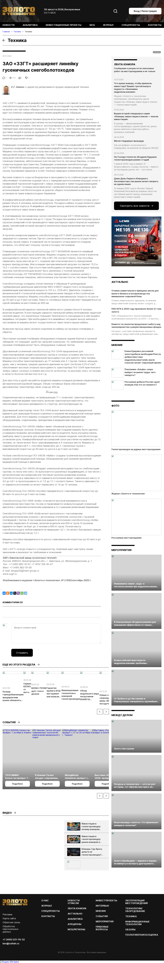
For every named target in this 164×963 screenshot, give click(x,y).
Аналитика (30, 25)
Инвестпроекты (106, 900)
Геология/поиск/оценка (141, 934)
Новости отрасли (74, 902)
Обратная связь (11, 922)
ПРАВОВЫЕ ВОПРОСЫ (102, 928)
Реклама (7, 914)
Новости (8, 25)
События (102, 916)
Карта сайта (9, 918)
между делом (121, 715)
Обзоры (130, 929)
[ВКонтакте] (4, 593)
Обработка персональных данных (10, 929)
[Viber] (18, 593)
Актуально (75, 913)
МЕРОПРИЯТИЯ (105, 921)
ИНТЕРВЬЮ (102, 905)
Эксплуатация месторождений (136, 902)
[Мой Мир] (11, 593)
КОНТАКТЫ (48, 916)
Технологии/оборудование (135, 909)
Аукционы (74, 924)
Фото (115, 405)
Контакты (154, 25)
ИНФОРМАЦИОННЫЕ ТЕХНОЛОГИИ (137, 923)
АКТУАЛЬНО (119, 281)
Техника (131, 916)
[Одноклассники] (7, 593)
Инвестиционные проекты (63, 25)
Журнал (108, 25)
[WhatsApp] (22, 593)
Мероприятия (121, 550)
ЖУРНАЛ (46, 905)
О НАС (45, 900)
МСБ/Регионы (76, 929)
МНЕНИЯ (101, 911)
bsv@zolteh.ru (11, 943)
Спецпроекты (131, 25)
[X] (14, 593)
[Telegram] (25, 593)
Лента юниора (77, 908)
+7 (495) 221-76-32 (14, 939)
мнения (116, 345)
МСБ (92, 25)
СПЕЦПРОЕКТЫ (50, 911)
